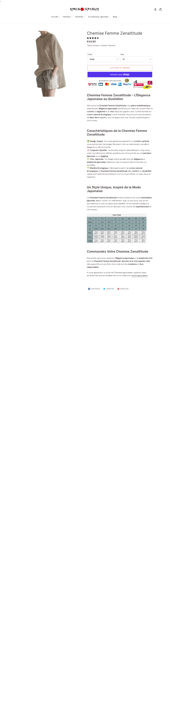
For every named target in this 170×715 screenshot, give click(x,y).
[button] (93, 38)
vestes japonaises (139, 275)
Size (122, 54)
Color (89, 54)
